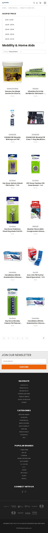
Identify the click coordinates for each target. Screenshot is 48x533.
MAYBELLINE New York (24, 458)
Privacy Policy (24, 388)
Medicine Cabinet (24, 414)
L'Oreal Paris (24, 450)
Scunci (24, 475)
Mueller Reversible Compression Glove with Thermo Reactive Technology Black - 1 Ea (35, 230)
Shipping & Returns (24, 394)
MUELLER (35, 226)
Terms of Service (24, 396)
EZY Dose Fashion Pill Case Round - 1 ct (35, 184)
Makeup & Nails (24, 432)
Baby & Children (24, 423)
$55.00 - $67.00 (9, 39)
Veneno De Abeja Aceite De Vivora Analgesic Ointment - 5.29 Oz (12, 92)
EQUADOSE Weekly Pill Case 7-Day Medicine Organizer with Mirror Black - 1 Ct (35, 138)
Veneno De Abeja (12, 88)
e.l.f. (24, 467)
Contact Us (24, 385)
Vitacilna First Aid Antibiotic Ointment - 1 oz (35, 92)
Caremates (12, 272)
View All (24, 478)
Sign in (20, 399)
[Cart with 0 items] (40, 3)
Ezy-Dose (12, 180)
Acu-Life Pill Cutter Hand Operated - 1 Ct (35, 276)
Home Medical (24, 420)
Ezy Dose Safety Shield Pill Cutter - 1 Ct (13, 184)
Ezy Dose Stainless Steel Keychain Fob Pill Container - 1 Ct (12, 230)
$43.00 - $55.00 (9, 34)
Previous (3, 531)
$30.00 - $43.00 (9, 29)
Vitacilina (35, 88)
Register (27, 399)
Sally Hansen (24, 461)
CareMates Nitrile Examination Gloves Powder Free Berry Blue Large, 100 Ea (12, 276)
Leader (24, 470)
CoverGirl (24, 455)
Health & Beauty (24, 426)
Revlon (24, 452)
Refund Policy (24, 391)
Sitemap (24, 402)
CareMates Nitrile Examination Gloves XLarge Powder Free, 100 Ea (35, 322)
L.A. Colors (24, 464)
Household (24, 434)
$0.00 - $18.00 (9, 20)
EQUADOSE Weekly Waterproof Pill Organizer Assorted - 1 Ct (12, 138)
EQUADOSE (12, 134)
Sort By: (6, 52)
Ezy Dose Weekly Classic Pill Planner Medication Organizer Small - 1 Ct (12, 322)
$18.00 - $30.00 (9, 25)
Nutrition (24, 417)
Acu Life (35, 272)
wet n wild (24, 473)
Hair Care (24, 429)
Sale (24, 437)
